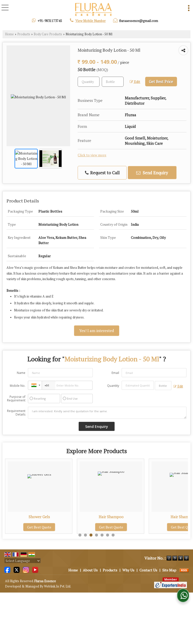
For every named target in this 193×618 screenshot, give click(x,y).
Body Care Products (48, 34)
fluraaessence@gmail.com (138, 20)
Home (9, 34)
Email (115, 373)
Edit (136, 81)
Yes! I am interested (96, 330)
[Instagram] (26, 569)
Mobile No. (17, 386)
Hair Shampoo (111, 516)
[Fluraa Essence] (93, 9)
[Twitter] (17, 569)
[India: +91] (35, 385)
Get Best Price (161, 81)
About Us (90, 570)
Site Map (169, 570)
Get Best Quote (39, 527)
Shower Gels (39, 516)
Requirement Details (16, 412)
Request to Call (104, 172)
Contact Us (148, 570)
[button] (90, 20)
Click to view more (92, 155)
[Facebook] (7, 569)
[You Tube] (35, 569)
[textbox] (113, 82)
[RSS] (184, 570)
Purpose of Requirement (16, 398)
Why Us (128, 570)
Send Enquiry (155, 172)
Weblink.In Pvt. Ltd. (57, 586)
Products (23, 34)
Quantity (113, 386)
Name (21, 373)
